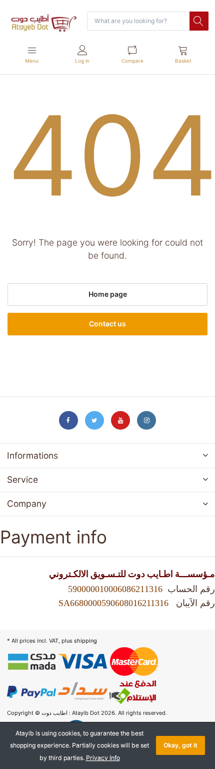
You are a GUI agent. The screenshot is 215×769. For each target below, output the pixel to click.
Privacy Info (103, 757)
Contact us (107, 323)
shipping (85, 640)
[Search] (199, 21)
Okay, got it (181, 745)
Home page (107, 294)
